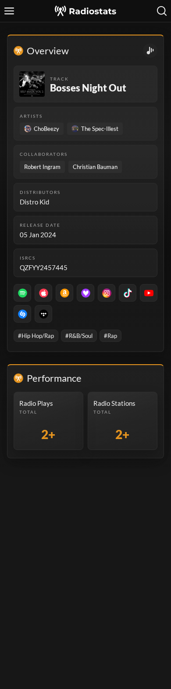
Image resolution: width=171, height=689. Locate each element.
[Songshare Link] (150, 50)
